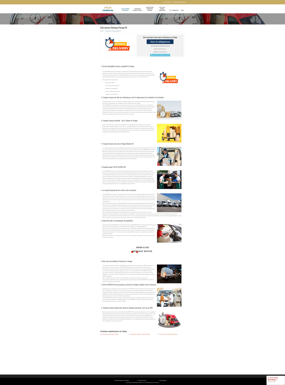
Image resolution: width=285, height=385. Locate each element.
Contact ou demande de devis (160, 55)
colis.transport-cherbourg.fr (123, 380)
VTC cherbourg (173, 10)
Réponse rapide (143, 251)
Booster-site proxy (155, 382)
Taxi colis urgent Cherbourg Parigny (168, 334)
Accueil (101, 31)
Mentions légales (162, 380)
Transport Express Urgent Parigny (110, 334)
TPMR (182, 10)
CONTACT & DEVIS (181, 2)
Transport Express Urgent (137, 9)
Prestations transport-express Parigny (140, 334)
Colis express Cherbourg (125, 9)
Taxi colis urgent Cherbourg (162, 9)
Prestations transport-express (149, 9)
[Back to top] (281, 381)
